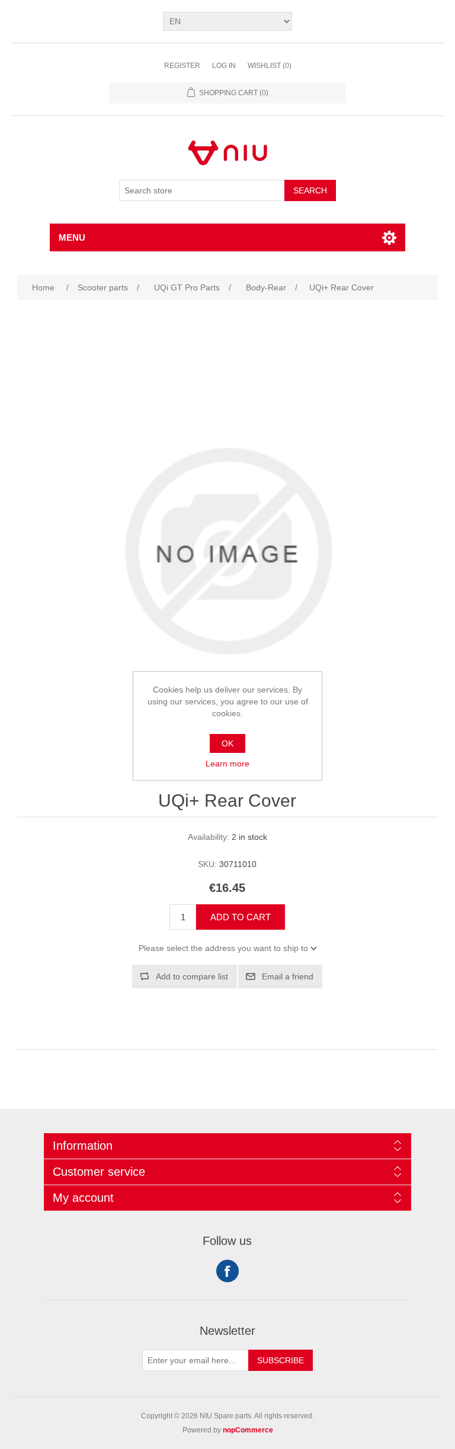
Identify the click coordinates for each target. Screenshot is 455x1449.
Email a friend (287, 976)
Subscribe (280, 1360)
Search (310, 190)
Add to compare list (192, 976)
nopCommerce (248, 1430)
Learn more (227, 763)
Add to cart (240, 917)
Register (182, 66)
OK (227, 743)
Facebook (227, 1271)
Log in (224, 66)
